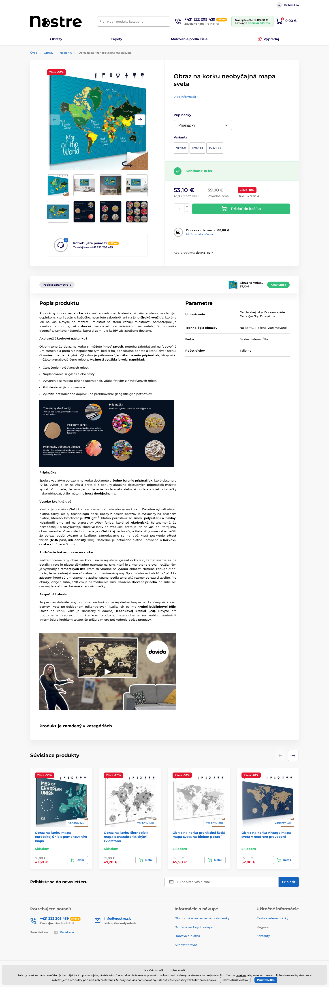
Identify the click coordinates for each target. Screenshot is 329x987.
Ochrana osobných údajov (194, 927)
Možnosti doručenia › (200, 234)
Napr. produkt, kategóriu (125, 21)
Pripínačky (182, 115)
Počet (179, 209)
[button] (140, 119)
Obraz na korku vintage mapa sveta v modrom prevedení (266, 835)
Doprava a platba (187, 936)
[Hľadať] (102, 22)
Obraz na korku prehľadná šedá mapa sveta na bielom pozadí (199, 835)
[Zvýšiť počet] (187, 206)
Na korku (66, 52)
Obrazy (48, 52)
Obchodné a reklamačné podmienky (202, 918)
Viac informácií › (186, 96)
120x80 (197, 148)
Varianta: (181, 137)
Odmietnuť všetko (235, 980)
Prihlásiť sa (291, 5)
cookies (241, 975)
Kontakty (263, 936)
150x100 (215, 148)
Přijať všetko (266, 980)
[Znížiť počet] (187, 211)
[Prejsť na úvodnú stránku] (56, 21)
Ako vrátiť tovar (186, 945)
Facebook (67, 932)
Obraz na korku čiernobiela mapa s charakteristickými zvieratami (126, 837)
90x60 (181, 148)
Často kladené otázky (272, 918)
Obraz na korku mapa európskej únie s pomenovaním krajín (61, 837)
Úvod (33, 52)
